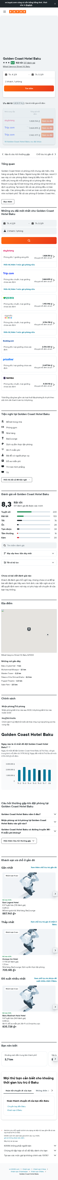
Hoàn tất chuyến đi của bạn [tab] (19, 1090)
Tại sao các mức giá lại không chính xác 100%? (26, 1155)
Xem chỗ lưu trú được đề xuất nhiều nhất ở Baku (45, 979)
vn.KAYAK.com (14, 1169)
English (29, 5)
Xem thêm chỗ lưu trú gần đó (44, 867)
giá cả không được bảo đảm (14, 1138)
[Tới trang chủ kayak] (17, 11)
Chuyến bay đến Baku (16, 1106)
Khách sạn (26, 1169)
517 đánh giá (29, 62)
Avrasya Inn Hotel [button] (10, 959)
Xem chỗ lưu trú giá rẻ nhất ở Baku (44, 923)
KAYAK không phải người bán (17, 1145)
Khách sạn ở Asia (39, 1169)
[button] (55, 4)
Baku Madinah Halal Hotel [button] (13, 1015)
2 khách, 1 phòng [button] (13, 81)
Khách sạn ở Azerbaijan (19, 1171)
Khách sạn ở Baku (14, 1110)
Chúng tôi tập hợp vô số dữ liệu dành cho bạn (25, 1150)
